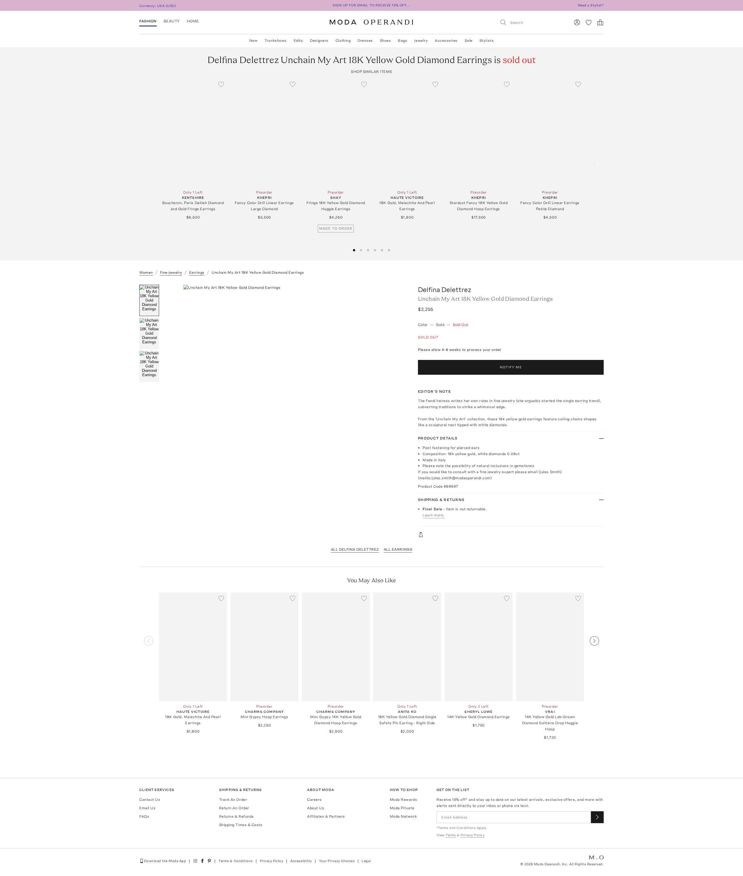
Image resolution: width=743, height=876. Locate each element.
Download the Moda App (165, 861)
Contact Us (149, 799)
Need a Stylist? (591, 5)
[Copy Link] (511, 534)
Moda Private (402, 808)
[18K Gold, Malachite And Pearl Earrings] (407, 132)
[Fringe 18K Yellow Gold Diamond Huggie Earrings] (336, 132)
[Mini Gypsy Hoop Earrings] (264, 646)
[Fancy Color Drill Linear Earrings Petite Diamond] (550, 132)
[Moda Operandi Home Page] (371, 22)
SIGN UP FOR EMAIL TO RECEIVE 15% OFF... (371, 5)
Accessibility (301, 861)
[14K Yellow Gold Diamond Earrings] (479, 646)
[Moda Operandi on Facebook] (202, 861)
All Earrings (398, 549)
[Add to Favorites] (221, 84)
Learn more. (434, 515)
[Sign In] (577, 22)
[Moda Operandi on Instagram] (195, 861)
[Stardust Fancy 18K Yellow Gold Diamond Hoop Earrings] (479, 132)
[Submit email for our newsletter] (597, 817)
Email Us (147, 808)
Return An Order (234, 808)
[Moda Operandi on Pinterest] (209, 861)
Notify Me (511, 367)
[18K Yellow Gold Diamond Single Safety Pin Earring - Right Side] (407, 646)
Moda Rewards (403, 799)
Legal (366, 861)
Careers (314, 799)
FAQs (144, 816)
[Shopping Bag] (600, 22)
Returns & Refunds (236, 816)
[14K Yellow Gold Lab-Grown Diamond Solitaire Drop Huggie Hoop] (550, 646)
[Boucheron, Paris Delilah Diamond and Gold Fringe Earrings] (193, 132)
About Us (315, 808)
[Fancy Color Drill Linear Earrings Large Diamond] (264, 132)
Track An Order (233, 799)
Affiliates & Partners (326, 816)
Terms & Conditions (236, 861)
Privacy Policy (272, 861)
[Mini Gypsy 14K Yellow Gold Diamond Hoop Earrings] (336, 646)
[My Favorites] (588, 22)
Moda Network (403, 816)
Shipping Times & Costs (240, 825)
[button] (354, 250)
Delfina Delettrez (444, 289)
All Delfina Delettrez (355, 549)
